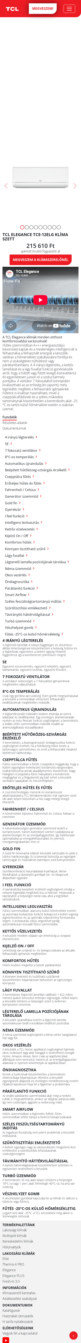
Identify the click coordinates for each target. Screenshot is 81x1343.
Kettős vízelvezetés (21, 529)
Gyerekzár (14, 509)
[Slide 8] (58, 227)
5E (8, 444)
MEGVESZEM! (42, 8)
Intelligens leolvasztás (23, 522)
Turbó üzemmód (20, 621)
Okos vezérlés (17, 575)
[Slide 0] (22, 227)
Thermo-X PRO (13, 1264)
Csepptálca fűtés (19, 476)
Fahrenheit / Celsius (22, 489)
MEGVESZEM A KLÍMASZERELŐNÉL (40, 259)
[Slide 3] (36, 227)
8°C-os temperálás (21, 457)
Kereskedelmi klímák (17, 1241)
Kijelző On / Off (18, 536)
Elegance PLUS (13, 1276)
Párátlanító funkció (21, 588)
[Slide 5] (45, 227)
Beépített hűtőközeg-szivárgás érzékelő (37, 470)
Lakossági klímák (14, 1230)
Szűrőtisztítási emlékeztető (28, 608)
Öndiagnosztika (19, 581)
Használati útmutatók (17, 1316)
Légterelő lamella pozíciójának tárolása (37, 562)
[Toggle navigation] (69, 9)
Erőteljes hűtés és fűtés (25, 483)
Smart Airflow (17, 595)
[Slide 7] (54, 227)
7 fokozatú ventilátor (23, 450)
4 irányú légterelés (21, 437)
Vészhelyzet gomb (21, 627)
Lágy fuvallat (16, 555)
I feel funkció (16, 516)
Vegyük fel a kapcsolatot (20, 1333)
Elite (5, 1259)
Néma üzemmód (19, 568)
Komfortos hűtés (20, 542)
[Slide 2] (31, 227)
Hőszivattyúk (11, 1247)
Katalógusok (11, 1310)
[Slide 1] (26, 227)
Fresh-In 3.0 (11, 1281)
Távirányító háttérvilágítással (29, 614)
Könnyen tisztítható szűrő (27, 549)
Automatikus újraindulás (26, 463)
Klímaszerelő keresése (18, 1293)
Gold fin (13, 503)
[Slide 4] (40, 227)
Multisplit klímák (14, 1236)
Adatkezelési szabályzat (19, 1299)
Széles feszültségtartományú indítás (35, 601)
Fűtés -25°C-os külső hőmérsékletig (34, 634)
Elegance (9, 1270)
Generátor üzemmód (23, 496)
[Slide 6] (49, 227)
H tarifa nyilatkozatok (17, 1322)
